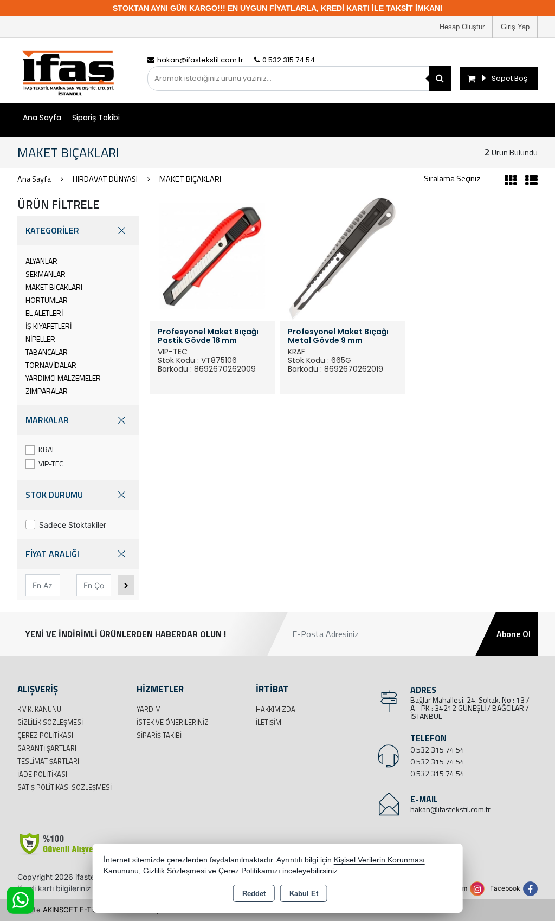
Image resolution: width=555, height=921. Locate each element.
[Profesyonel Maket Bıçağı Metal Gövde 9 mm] (342, 257)
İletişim (268, 722)
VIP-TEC (50, 463)
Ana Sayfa (42, 117)
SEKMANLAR (45, 274)
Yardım (149, 709)
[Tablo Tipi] (529, 181)
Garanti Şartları (46, 748)
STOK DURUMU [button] (54, 494)
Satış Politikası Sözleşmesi (64, 787)
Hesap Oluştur (462, 27)
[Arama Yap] (440, 78)
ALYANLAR (41, 261)
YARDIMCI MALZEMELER (63, 378)
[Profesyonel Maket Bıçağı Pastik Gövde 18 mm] (212, 257)
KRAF (47, 449)
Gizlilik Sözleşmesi (50, 722)
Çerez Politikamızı (249, 871)
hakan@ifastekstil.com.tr (450, 809)
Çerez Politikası (45, 735)
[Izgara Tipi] (511, 181)
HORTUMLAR (46, 300)
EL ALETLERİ (44, 313)
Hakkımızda (275, 709)
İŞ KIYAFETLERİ (48, 326)
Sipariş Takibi (96, 117)
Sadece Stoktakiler (72, 524)
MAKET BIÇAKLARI (53, 287)
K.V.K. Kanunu (39, 709)
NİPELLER (40, 339)
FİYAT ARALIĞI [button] (52, 553)
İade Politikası (42, 774)
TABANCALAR (46, 352)
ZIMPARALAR (46, 391)
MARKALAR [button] (47, 419)
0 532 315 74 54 (437, 749)
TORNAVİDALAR (50, 365)
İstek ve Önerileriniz (173, 722)
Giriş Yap (515, 27)
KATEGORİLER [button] (52, 230)
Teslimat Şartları (48, 761)
